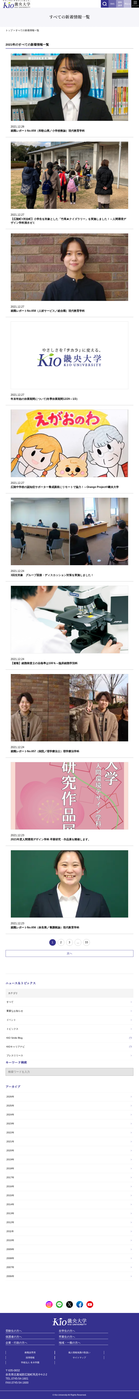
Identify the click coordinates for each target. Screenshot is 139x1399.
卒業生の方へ (67, 1336)
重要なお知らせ (14, 1011)
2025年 (10, 1105)
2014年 (10, 1204)
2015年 (10, 1195)
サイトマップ (79, 1357)
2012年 (10, 1222)
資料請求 (120, 4)
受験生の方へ (14, 1330)
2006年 (10, 1276)
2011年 (10, 1231)
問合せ (128, 4)
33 (86, 942)
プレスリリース (14, 1055)
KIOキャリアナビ (15, 1046)
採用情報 (30, 1357)
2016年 (10, 1186)
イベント (11, 1020)
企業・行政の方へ (16, 1342)
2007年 (10, 1267)
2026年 (10, 1096)
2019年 (10, 1159)
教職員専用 (30, 1352)
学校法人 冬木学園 (30, 1362)
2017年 (10, 1177)
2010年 (10, 1240)
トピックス (12, 1028)
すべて (10, 1002)
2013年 (10, 1213)
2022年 (10, 1132)
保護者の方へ (14, 1336)
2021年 (10, 1141)
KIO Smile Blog (14, 1037)
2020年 (10, 1150)
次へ (69, 953)
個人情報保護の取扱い (79, 1352)
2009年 (10, 1249)
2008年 (10, 1258)
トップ (9, 30)
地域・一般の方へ (70, 1342)
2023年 (10, 1123)
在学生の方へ (67, 1330)
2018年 (10, 1168)
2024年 (10, 1114)
